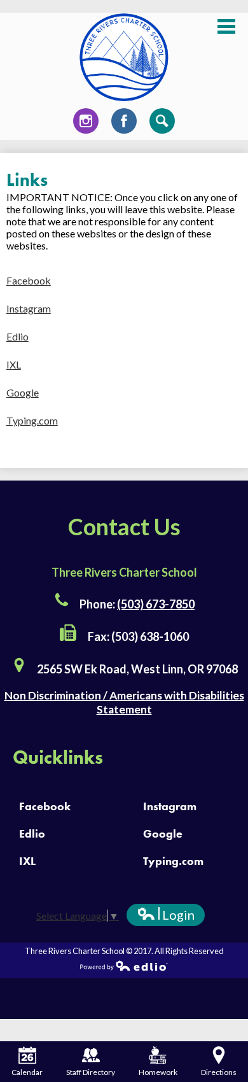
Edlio (17, 336)
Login (166, 916)
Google (22, 392)
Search (162, 121)
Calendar (27, 1072)
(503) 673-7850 (156, 604)
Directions (219, 1072)
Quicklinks (58, 757)
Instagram (86, 121)
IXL (13, 364)
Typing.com (32, 420)
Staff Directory (90, 1072)
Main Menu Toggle (226, 26)
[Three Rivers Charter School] (124, 57)
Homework (158, 1072)
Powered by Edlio (124, 965)
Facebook (124, 121)
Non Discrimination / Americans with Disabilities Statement (124, 702)
